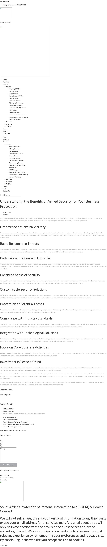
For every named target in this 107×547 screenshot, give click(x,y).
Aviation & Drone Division (17, 115)
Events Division (14, 98)
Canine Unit (13, 110)
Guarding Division (14, 89)
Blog (4, 131)
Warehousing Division (16, 105)
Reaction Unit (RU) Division (17, 108)
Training (8, 126)
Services (5, 84)
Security (8, 86)
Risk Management (15, 112)
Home (5, 79)
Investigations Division (16, 96)
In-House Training (15, 119)
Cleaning (9, 124)
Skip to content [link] (4, 1)
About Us (6, 82)
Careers (5, 129)
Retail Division (13, 94)
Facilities (9, 122)
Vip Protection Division (16, 103)
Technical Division (14, 101)
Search (2, 195)
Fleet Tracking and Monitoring (18, 117)
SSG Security (30, 382)
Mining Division (14, 91)
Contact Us (6, 133)
